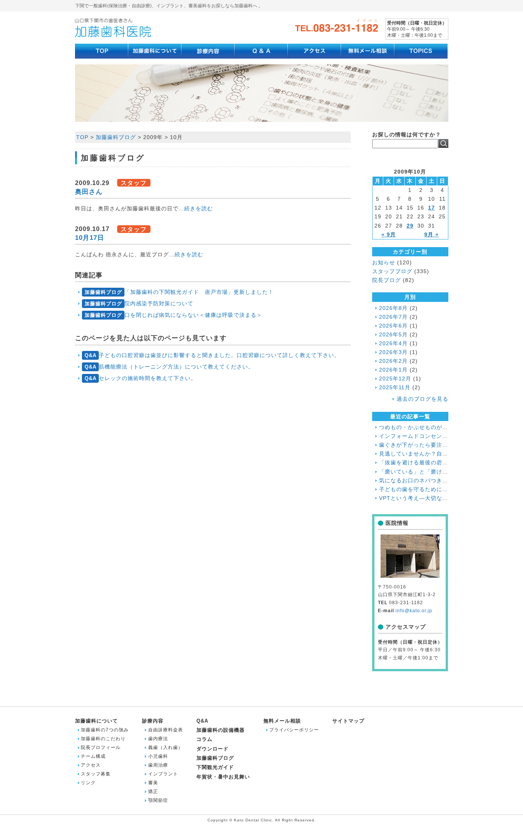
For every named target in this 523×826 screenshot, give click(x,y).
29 (410, 226)
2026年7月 (393, 317)
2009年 (153, 137)
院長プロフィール (101, 747)
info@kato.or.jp (414, 610)
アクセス (91, 765)
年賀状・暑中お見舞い (223, 777)
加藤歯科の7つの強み (105, 730)
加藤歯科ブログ (116, 137)
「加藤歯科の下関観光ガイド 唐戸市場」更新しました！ (179, 292)
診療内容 (152, 721)
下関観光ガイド (215, 767)
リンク (88, 782)
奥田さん (89, 191)
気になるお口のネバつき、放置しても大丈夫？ (439, 480)
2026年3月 (393, 352)
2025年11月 (394, 387)
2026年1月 (393, 370)
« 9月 (388, 234)
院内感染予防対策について (139, 303)
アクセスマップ (406, 627)
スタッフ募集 (96, 774)
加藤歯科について (96, 721)
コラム (204, 739)
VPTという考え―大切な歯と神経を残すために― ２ (446, 498)
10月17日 (89, 237)
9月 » (431, 234)
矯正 (153, 791)
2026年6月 (393, 326)
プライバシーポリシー (294, 730)
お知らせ (383, 262)
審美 (153, 782)
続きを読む (198, 208)
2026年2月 (393, 361)
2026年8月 (393, 308)
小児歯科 (158, 756)
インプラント (163, 774)
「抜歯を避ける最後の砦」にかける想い (430, 462)
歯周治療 (158, 765)
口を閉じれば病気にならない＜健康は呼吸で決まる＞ (173, 315)
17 (431, 208)
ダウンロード (212, 749)
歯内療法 (158, 738)
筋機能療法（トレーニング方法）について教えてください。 (169, 367)
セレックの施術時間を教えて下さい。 (140, 378)
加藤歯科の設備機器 (220, 730)
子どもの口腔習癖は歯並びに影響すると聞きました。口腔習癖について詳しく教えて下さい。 (212, 355)
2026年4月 (393, 343)
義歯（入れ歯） (165, 747)
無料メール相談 (282, 721)
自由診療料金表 (165, 730)
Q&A (202, 721)
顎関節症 (158, 800)
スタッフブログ (392, 271)
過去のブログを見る (422, 399)
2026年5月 (393, 334)
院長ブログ (386, 280)
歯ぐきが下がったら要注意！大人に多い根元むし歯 (445, 445)
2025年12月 (395, 378)
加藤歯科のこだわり (103, 738)
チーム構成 (93, 756)
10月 (176, 137)
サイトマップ (348, 721)
